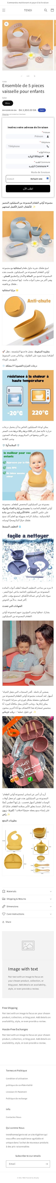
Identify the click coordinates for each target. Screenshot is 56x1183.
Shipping (5, 114)
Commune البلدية (42, 162)
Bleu (7, 103)
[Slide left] (21, 76)
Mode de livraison (40, 172)
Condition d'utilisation (17, 1078)
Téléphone (45, 142)
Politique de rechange (16, 1098)
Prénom (46, 132)
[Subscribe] (46, 1163)
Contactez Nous (13, 1117)
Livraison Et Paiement (16, 1091)
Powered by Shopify (32, 1178)
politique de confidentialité (19, 1085)
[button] (3, 10)
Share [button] (8, 922)
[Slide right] (34, 76)
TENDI (24, 1178)
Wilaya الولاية (43, 152)
